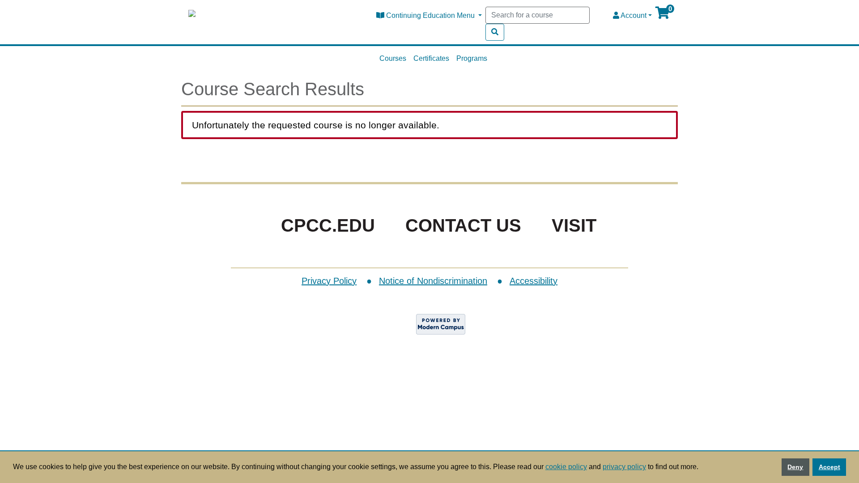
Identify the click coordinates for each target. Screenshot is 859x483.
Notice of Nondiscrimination (433, 281)
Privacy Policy (329, 281)
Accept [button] (829, 466)
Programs (471, 58)
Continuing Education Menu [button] (430, 15)
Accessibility (533, 281)
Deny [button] (795, 466)
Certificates (431, 58)
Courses (392, 58)
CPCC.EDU (328, 225)
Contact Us (463, 225)
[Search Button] (494, 32)
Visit (574, 225)
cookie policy (566, 466)
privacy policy (624, 466)
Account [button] (632, 15)
